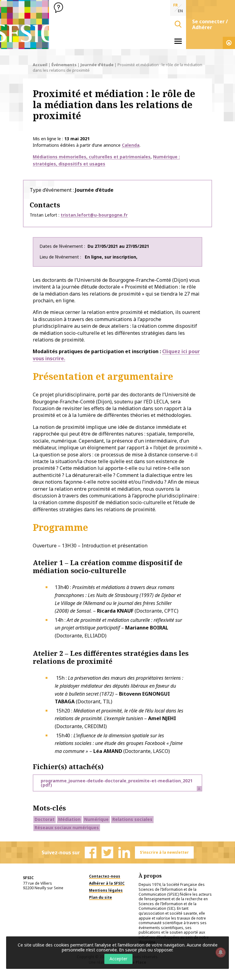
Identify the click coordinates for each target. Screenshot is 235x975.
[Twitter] (107, 852)
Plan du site (100, 897)
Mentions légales (106, 890)
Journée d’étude (97, 64)
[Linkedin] (124, 852)
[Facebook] (90, 852)
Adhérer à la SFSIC (107, 883)
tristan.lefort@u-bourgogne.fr (94, 215)
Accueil (40, 64)
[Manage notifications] (221, 952)
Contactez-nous (104, 876)
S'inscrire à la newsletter (164, 852)
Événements (63, 64)
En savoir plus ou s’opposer (145, 950)
